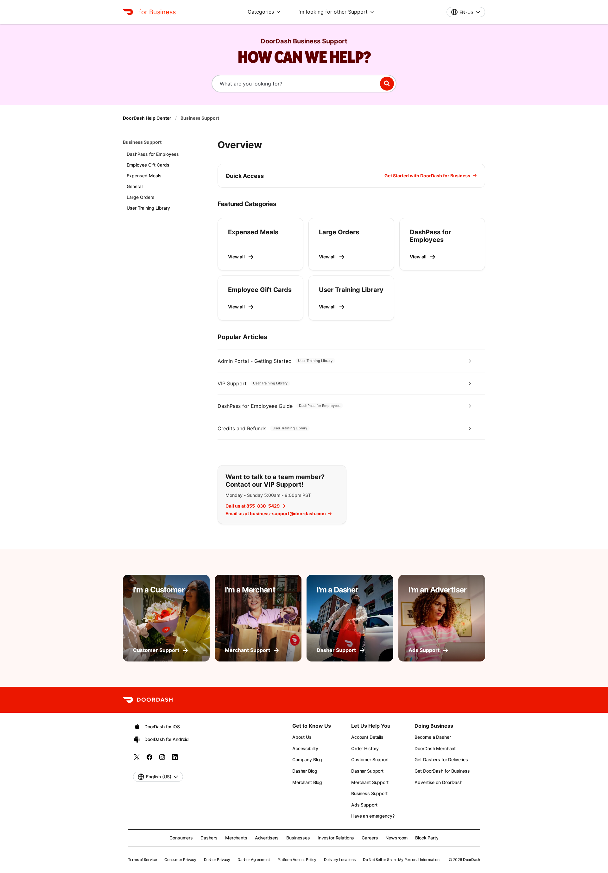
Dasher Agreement (253, 859)
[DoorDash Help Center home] (128, 12)
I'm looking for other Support (332, 12)
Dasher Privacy (217, 859)
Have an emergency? (372, 816)
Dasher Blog (304, 771)
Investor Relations (336, 837)
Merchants (236, 837)
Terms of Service (142, 859)
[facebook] (149, 759)
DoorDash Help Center (147, 118)
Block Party (426, 837)
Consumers (181, 837)
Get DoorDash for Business (442, 771)
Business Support (142, 142)
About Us (302, 737)
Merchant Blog (307, 782)
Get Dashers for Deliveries (441, 759)
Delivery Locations (340, 859)
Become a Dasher (433, 737)
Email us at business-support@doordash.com (275, 513)
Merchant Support (370, 782)
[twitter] (137, 759)
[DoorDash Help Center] (148, 700)
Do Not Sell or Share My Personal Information (401, 859)
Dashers (209, 837)
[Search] (387, 84)
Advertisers (267, 837)
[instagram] (162, 759)
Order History (365, 748)
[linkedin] (175, 759)
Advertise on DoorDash (438, 782)
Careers (370, 837)
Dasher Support (367, 771)
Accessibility (305, 748)
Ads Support (364, 804)
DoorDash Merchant (435, 748)
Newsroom (396, 837)
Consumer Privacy (180, 859)
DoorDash (471, 859)
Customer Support (370, 759)
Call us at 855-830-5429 (252, 506)
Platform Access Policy (296, 859)
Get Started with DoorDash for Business (427, 175)
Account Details (367, 737)
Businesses (298, 837)
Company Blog (307, 759)
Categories (261, 12)
